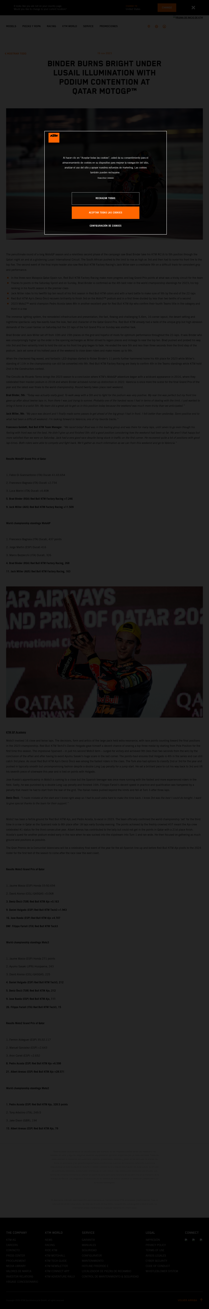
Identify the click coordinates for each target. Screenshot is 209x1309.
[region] (105, 183)
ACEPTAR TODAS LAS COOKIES (105, 212)
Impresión (110, 178)
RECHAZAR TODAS (106, 198)
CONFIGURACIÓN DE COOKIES (106, 226)
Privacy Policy (102, 178)
